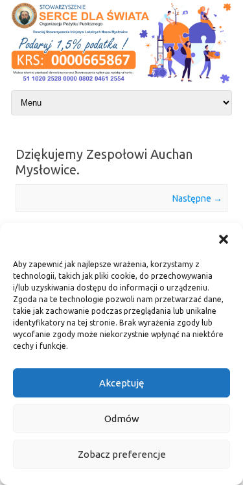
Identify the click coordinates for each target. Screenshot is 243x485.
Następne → (197, 198)
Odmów (121, 418)
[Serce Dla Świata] (121, 84)
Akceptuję (121, 382)
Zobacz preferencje (122, 454)
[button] (223, 239)
